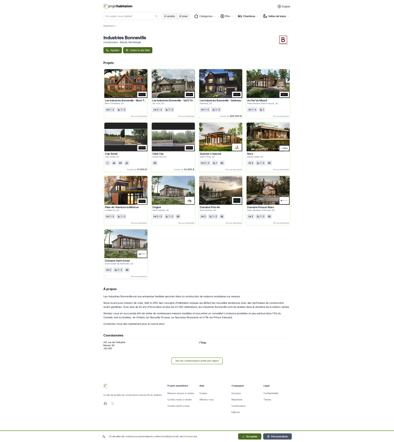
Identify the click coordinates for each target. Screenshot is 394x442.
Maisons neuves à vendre (180, 393)
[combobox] (131, 16)
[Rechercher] (156, 16)
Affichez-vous (206, 399)
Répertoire (108, 25)
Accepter (251, 436)
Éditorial (235, 412)
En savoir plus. (191, 436)
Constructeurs (238, 406)
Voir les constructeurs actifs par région (197, 360)
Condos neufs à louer (178, 406)
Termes (267, 399)
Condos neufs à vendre (179, 399)
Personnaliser (279, 436)
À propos (236, 393)
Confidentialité (270, 393)
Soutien (203, 393)
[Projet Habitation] (118, 6)
